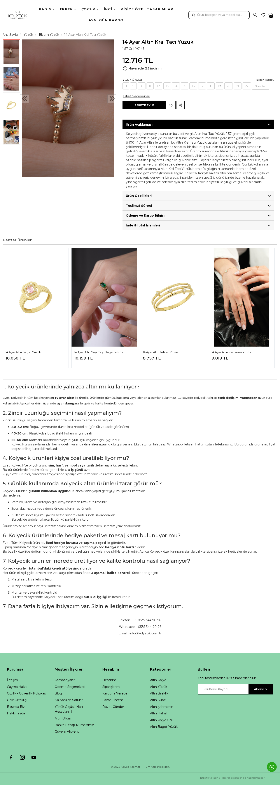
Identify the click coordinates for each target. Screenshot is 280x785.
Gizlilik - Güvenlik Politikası (26, 693)
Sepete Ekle (144, 105)
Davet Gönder (113, 707)
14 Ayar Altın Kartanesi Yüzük (231, 352)
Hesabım (109, 680)
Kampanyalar (65, 680)
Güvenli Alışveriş (67, 731)
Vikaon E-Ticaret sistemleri (226, 777)
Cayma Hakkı (17, 687)
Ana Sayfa (10, 35)
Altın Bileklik (159, 693)
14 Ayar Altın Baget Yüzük (23, 352)
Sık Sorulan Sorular (69, 700)
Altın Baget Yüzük (164, 727)
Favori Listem (112, 700)
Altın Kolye (158, 680)
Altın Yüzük (158, 687)
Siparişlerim (111, 687)
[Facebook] (11, 757)
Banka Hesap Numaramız (74, 725)
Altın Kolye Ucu (161, 720)
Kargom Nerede (114, 693)
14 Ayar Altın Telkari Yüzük (160, 352)
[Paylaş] (181, 105)
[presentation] (24, 99)
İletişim (12, 680)
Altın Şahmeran (161, 707)
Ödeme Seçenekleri (70, 687)
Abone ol (261, 689)
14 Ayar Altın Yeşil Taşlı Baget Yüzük (98, 352)
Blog (58, 693)
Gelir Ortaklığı (17, 700)
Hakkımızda (16, 713)
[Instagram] (22, 757)
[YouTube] (34, 757)
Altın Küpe (158, 700)
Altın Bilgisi (63, 718)
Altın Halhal (158, 713)
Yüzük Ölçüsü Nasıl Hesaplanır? (69, 709)
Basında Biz (16, 707)
